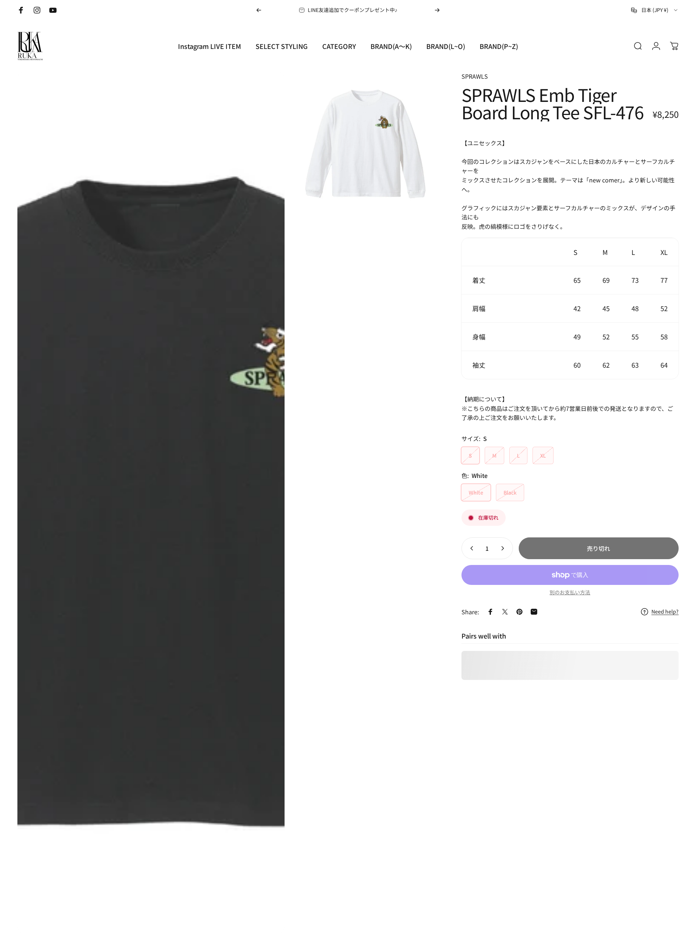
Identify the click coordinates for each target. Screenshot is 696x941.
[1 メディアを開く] (151, 503)
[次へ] (437, 10)
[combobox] (655, 10)
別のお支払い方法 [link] (570, 592)
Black (510, 492)
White (476, 492)
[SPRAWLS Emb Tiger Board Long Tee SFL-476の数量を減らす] (470, 548)
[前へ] (259, 10)
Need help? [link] (665, 611)
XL (543, 455)
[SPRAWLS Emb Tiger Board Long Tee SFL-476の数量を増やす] (504, 548)
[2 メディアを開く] (365, 145)
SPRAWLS (474, 76)
